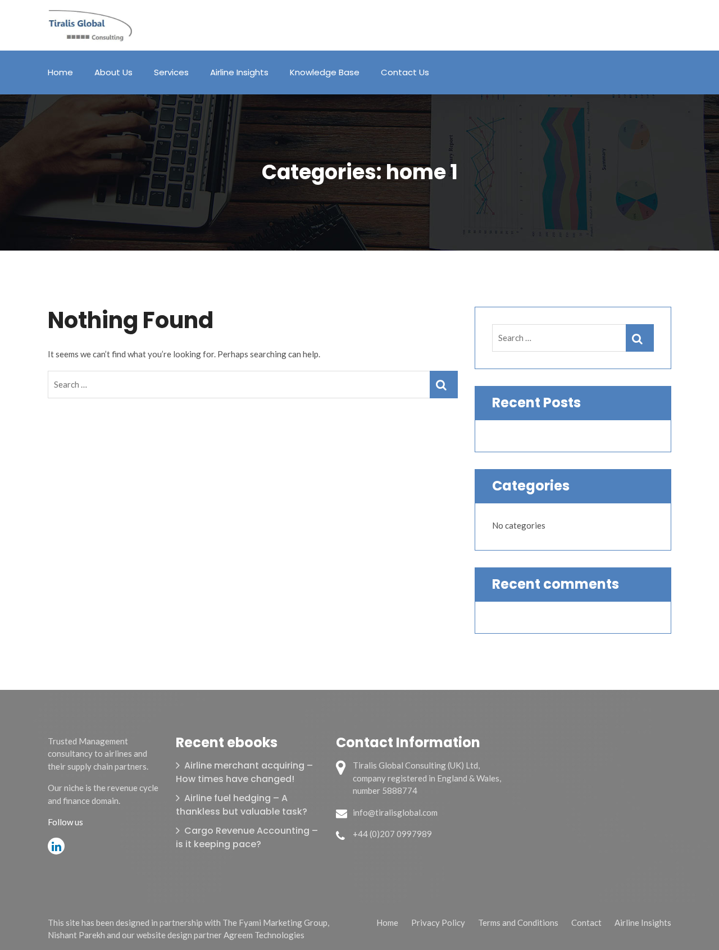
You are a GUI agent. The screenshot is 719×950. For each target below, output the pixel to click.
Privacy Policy (438, 922)
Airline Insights (239, 72)
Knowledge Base (325, 72)
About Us (113, 72)
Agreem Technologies (264, 935)
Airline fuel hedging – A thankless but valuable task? (241, 805)
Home (60, 72)
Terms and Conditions (518, 922)
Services (171, 72)
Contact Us (405, 72)
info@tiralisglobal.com (395, 812)
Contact (586, 922)
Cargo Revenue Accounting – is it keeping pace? (247, 837)
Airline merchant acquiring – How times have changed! (244, 772)
